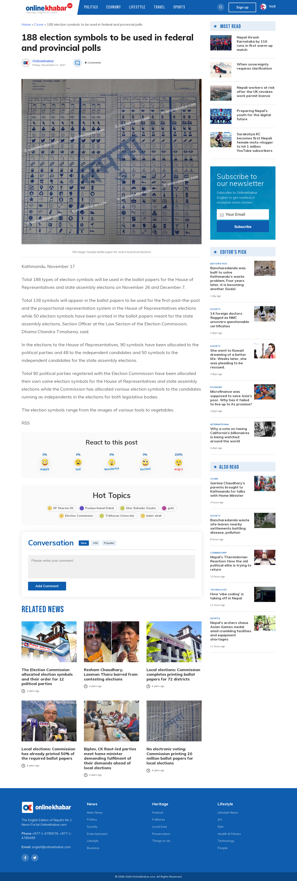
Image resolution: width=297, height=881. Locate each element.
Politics (91, 7)
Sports (179, 7)
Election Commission (79, 515)
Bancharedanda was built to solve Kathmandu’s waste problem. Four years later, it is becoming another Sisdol (228, 278)
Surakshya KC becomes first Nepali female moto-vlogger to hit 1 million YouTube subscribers (255, 142)
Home (26, 24)
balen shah (154, 515)
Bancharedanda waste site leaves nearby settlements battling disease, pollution (229, 526)
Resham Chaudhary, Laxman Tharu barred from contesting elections (111, 674)
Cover (38, 24)
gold (171, 508)
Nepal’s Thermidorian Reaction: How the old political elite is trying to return (230, 563)
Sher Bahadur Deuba (140, 508)
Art (220, 819)
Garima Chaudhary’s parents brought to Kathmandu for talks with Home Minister (227, 489)
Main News (95, 812)
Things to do (161, 841)
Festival (157, 812)
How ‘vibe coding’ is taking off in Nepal (227, 596)
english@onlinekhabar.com (51, 847)
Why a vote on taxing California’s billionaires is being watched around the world (229, 435)
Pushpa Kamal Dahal (99, 508)
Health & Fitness (229, 834)
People (223, 848)
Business (93, 848)
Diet (220, 827)
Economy (113, 7)
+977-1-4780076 (45, 834)
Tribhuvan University (119, 515)
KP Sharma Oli (63, 508)
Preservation (161, 834)
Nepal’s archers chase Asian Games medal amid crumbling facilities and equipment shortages (230, 631)
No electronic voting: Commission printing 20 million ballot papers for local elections (170, 756)
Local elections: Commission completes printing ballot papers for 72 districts (173, 674)
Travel (159, 7)
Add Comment (47, 586)
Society (92, 827)
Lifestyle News (228, 812)
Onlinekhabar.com (53, 825)
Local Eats (159, 827)
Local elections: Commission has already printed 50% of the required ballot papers (48, 754)
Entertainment (97, 834)
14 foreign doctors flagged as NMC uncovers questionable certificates (229, 319)
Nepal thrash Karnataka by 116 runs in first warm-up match (255, 43)
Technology (226, 841)
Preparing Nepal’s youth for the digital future (254, 115)
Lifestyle (137, 7)
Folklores (158, 819)
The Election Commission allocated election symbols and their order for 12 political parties (47, 676)
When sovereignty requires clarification (254, 66)
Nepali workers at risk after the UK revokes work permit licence (256, 91)
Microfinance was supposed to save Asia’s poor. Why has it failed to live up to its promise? (231, 398)
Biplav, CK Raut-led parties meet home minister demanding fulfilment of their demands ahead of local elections (110, 758)
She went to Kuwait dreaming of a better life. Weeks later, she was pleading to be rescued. (228, 358)
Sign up (242, 7)
